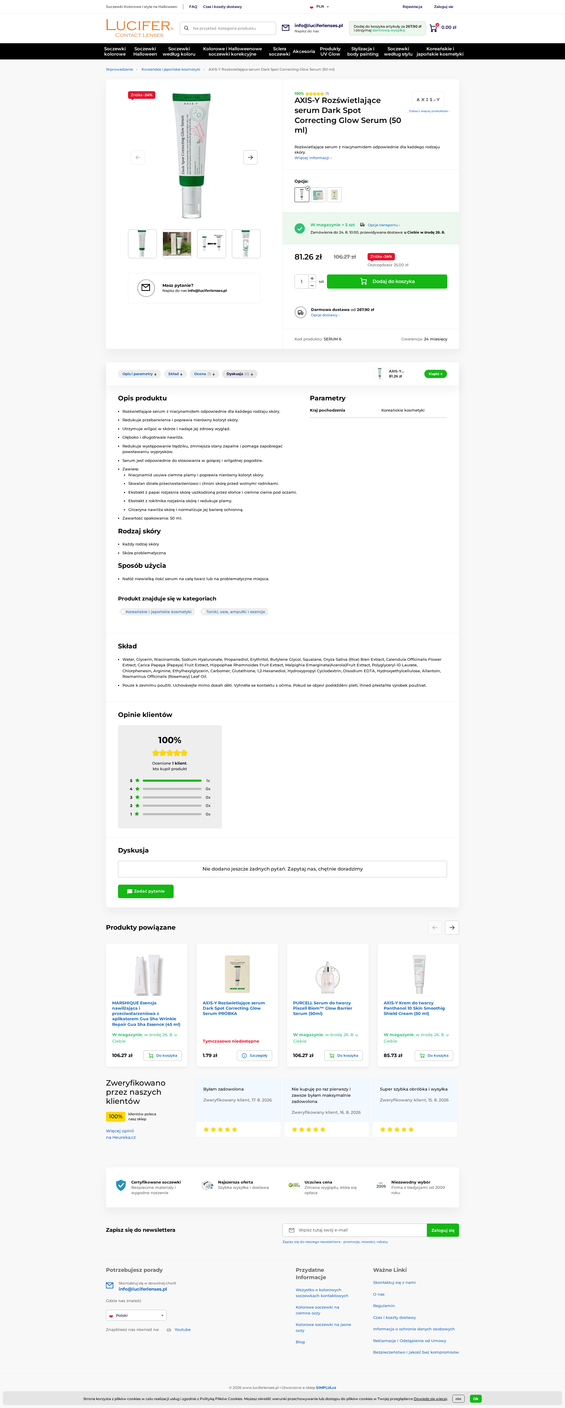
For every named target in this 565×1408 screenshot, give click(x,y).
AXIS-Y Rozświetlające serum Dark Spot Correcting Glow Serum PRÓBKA (234, 1008)
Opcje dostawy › (325, 315)
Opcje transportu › (384, 225)
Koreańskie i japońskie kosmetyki (171, 69)
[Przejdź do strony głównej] (140, 28)
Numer (302, 282)
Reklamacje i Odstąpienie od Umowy (409, 1340)
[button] (250, 157)
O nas (379, 1294)
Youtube (183, 1329)
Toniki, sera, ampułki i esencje (235, 611)
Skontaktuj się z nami (394, 1282)
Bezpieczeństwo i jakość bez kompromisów (416, 1352)
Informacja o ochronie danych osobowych (414, 1329)
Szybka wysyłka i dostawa (243, 1187)
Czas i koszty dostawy (222, 6)
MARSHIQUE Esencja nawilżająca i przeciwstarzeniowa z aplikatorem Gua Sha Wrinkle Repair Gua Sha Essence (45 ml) (146, 1013)
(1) (312, 93)
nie (458, 1399)
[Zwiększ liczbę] (312, 278)
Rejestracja (412, 6)
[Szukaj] (186, 28)
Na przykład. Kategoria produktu (224, 28)
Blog (300, 1341)
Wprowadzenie (119, 69)
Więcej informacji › (313, 157)
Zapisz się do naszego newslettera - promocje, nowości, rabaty (335, 1242)
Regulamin (384, 1305)
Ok (475, 1399)
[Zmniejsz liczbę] (312, 285)
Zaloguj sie (443, 6)
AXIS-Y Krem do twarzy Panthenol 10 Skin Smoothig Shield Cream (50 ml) (414, 1008)
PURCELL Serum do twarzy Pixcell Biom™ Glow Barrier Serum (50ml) (322, 1008)
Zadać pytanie (149, 891)
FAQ (193, 6)
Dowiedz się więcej (430, 1399)
